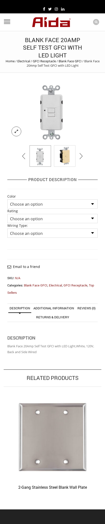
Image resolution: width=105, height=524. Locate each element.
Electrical (23, 61)
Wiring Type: (17, 225)
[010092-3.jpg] (64, 156)
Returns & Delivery (52, 317)
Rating (12, 211)
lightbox (16, 131)
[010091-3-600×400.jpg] (40, 156)
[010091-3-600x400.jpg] (52, 110)
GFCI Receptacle (44, 61)
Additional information (53, 308)
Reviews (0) (86, 308)
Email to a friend (26, 266)
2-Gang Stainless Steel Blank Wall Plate (52, 487)
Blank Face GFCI (70, 61)
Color (11, 196)
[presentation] (24, 156)
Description (20, 308)
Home (10, 61)
